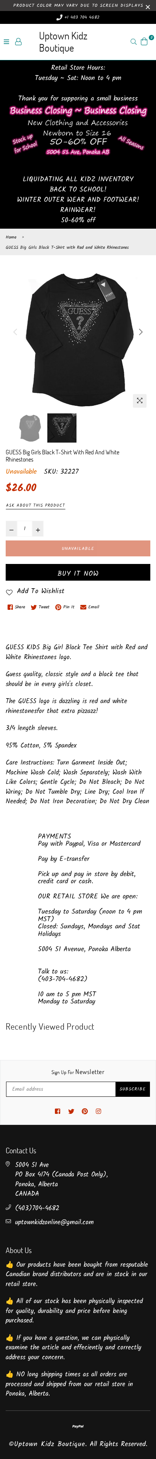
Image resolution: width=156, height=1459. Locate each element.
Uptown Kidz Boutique (63, 41)
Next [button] (141, 331)
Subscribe (133, 1089)
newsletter (78, 1072)
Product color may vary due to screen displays (78, 5)
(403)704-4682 (37, 1208)
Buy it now (78, 574)
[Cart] (144, 41)
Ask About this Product (35, 505)
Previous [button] (15, 331)
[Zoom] (140, 401)
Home (11, 237)
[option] (78, 339)
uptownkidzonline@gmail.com (54, 1222)
